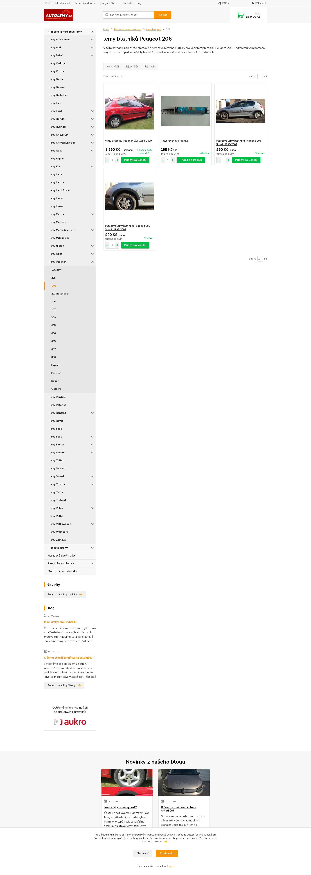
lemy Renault (57, 413)
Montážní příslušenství (63, 571)
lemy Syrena (56, 468)
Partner (56, 373)
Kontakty (127, 3)
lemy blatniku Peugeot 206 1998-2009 (128, 140)
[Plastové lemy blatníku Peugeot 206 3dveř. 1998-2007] (129, 196)
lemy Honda (56, 119)
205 (53, 278)
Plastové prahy (58, 548)
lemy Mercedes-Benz (62, 230)
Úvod (106, 29)
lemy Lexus (56, 206)
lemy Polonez (57, 405)
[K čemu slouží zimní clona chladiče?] (184, 782)
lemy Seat (55, 436)
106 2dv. (56, 270)
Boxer (54, 381)
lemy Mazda (56, 214)
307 (53, 309)
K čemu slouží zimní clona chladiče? (68, 658)
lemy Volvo (56, 508)
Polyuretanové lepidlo (174, 140)
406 (53, 333)
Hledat (162, 15)
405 (53, 325)
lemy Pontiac (57, 397)
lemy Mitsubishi (59, 238)
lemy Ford (55, 111)
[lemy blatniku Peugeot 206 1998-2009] (129, 111)
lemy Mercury (57, 222)
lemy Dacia (56, 79)
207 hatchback (60, 293)
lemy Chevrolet (58, 135)
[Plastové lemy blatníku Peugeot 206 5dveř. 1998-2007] (240, 111)
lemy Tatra (56, 492)
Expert (55, 365)
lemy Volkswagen (60, 524)
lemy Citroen (57, 71)
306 (53, 301)
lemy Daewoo (57, 87)
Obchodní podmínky (84, 3)
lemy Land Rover (59, 190)
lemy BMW (56, 55)
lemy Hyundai (57, 127)
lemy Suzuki (56, 476)
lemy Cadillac (57, 63)
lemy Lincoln (57, 198)
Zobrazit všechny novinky (62, 594)
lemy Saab (55, 428)
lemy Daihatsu (58, 95)
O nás (48, 3)
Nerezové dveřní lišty (62, 555)
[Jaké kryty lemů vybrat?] (127, 782)
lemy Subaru (57, 452)
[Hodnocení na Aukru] (70, 722)
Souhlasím (167, 853)
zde (166, 841)
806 (53, 357)
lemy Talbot (57, 460)
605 (53, 341)
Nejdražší (149, 66)
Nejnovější (112, 66)
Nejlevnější (131, 66)
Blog (138, 3)
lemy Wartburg (58, 532)
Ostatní (56, 389)
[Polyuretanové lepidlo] (185, 111)
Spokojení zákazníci (109, 3)
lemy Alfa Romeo (59, 39)
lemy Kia (54, 166)
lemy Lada (55, 174)
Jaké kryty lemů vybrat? (60, 622)
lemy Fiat (55, 103)
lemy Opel (55, 254)
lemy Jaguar (56, 158)
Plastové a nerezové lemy (65, 32)
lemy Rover (56, 421)
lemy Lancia (56, 182)
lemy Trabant (57, 500)
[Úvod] (72, 15)
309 (53, 317)
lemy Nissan (56, 246)
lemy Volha (56, 516)
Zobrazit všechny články (61, 685)
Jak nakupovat (62, 3)
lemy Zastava (57, 540)
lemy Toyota (57, 484)
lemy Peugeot (57, 261)
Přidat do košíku (135, 160)
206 (54, 285)
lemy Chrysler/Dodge (62, 142)
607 (53, 349)
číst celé (87, 641)
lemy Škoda (56, 444)
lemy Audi (55, 47)
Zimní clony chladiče (61, 563)
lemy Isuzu (55, 150)
